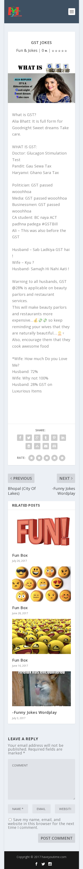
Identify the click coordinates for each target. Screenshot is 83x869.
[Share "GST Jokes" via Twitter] (28, 437)
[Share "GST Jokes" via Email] (46, 446)
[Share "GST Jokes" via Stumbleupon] (37, 446)
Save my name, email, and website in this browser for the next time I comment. (41, 823)
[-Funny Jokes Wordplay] (41, 688)
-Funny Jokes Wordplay (34, 712)
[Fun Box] (41, 531)
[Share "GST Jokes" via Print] (54, 446)
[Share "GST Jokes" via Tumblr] (46, 437)
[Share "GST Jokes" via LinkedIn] (63, 437)
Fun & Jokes (26, 50)
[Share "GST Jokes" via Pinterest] (54, 437)
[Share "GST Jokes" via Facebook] (20, 437)
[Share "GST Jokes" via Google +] (37, 437)
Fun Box (20, 555)
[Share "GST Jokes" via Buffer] (28, 446)
